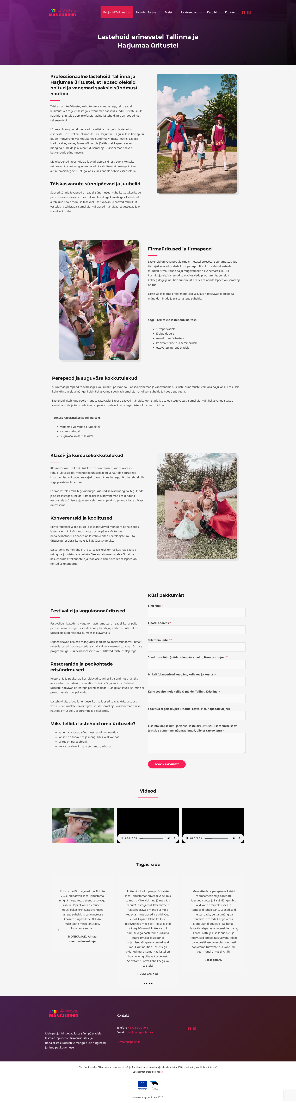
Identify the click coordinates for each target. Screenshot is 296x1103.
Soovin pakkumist (167, 764)
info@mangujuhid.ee (139, 1032)
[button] (128, 12)
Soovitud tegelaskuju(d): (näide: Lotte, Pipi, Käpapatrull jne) (189, 709)
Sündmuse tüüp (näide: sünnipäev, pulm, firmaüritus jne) (188, 657)
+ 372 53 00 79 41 (139, 1027)
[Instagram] (249, 12)
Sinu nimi (155, 606)
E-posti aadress (159, 623)
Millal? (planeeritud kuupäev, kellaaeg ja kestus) (182, 674)
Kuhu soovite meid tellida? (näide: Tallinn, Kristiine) (184, 691)
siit (162, 1071)
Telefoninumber (160, 640)
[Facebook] (243, 12)
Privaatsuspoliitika (128, 1042)
